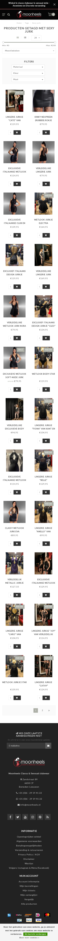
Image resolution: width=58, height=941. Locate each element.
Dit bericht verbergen (35, 934)
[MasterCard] (47, 915)
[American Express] (9, 915)
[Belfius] (18, 915)
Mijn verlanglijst (29, 895)
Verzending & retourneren (29, 850)
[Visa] (38, 920)
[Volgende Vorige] (49, 710)
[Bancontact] (19, 920)
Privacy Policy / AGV (29, 854)
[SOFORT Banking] (28, 915)
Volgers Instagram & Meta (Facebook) (29, 868)
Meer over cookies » (29, 938)
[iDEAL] (37, 915)
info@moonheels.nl (30, 804)
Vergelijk (29, 899)
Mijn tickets (29, 890)
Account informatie (29, 881)
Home (19, 23)
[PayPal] (29, 920)
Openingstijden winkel (29, 836)
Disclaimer (29, 859)
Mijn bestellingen (29, 886)
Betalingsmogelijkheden (29, 845)
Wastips (29, 863)
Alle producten (29, 904)
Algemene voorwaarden (29, 841)
